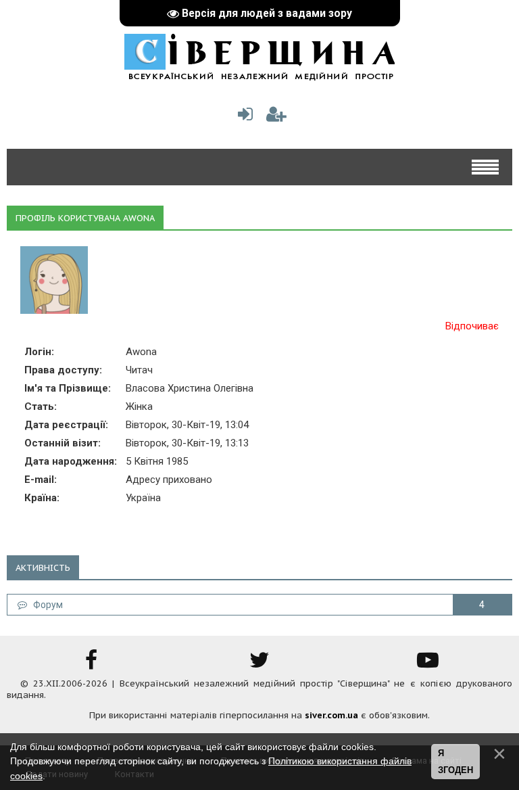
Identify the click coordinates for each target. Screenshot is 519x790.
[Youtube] (428, 664)
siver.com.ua (331, 715)
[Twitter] (259, 664)
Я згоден (455, 762)
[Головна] (259, 74)
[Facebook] (91, 664)
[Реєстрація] (276, 117)
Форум (45, 604)
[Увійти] (242, 117)
